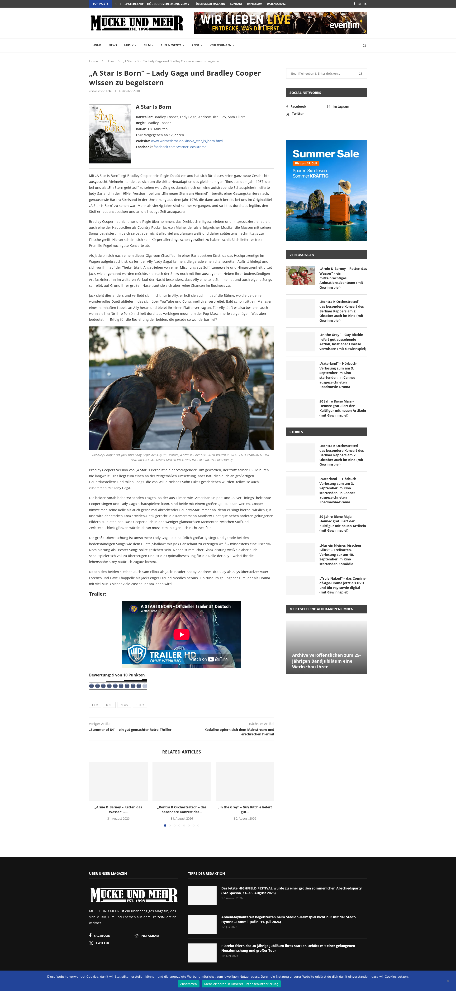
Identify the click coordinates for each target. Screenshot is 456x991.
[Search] (364, 46)
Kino (109, 705)
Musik (128, 45)
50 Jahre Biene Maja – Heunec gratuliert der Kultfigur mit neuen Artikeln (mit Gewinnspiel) (342, 408)
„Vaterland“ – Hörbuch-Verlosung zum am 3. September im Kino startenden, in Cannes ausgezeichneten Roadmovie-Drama (338, 375)
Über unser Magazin (210, 3)
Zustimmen (188, 984)
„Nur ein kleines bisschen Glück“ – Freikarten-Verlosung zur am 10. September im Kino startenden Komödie (340, 554)
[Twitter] (365, 4)
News (113, 45)
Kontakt (236, 3)
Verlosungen (221, 45)
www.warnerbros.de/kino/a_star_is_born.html (187, 141)
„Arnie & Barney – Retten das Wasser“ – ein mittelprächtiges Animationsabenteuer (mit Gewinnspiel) (343, 277)
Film (147, 45)
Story (140, 705)
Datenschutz (276, 3)
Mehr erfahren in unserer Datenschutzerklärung (241, 984)
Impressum (254, 3)
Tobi (109, 91)
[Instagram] (359, 4)
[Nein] (447, 981)
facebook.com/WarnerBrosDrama (180, 147)
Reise (196, 45)
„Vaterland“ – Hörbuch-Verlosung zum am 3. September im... (171, 4)
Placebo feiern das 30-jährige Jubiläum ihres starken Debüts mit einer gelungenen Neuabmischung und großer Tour (288, 948)
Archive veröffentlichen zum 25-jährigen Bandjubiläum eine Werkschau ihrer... (326, 661)
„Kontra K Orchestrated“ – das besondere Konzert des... (181, 809)
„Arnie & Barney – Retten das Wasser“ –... (118, 809)
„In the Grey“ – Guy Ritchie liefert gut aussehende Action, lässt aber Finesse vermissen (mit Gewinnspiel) (342, 341)
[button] (116, 4)
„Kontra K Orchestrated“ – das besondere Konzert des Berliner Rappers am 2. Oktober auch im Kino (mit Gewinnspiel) (341, 310)
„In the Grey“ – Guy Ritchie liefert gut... (245, 809)
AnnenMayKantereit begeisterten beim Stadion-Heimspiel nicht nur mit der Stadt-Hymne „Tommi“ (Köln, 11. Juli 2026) (288, 919)
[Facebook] (354, 4)
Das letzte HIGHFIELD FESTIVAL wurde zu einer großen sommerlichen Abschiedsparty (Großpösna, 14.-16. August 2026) (291, 890)
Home (97, 45)
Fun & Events (171, 45)
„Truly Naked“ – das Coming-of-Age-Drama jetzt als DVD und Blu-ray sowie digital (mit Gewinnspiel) (342, 585)
